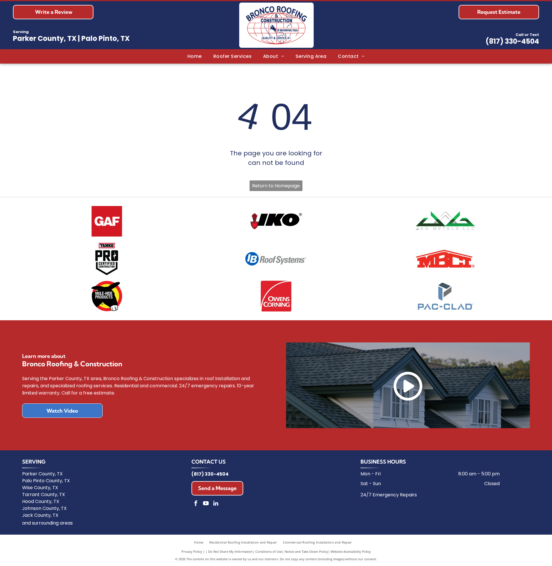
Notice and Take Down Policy (306, 551)
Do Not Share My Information (230, 551)
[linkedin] (216, 504)
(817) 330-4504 (512, 41)
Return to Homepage (276, 185)
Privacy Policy (191, 551)
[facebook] (195, 504)
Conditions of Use (268, 551)
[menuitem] (195, 56)
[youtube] (206, 504)
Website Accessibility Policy (351, 551)
